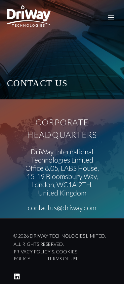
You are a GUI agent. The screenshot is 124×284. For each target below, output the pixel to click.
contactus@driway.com (62, 207)
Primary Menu (111, 17)
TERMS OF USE (63, 258)
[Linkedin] (17, 276)
